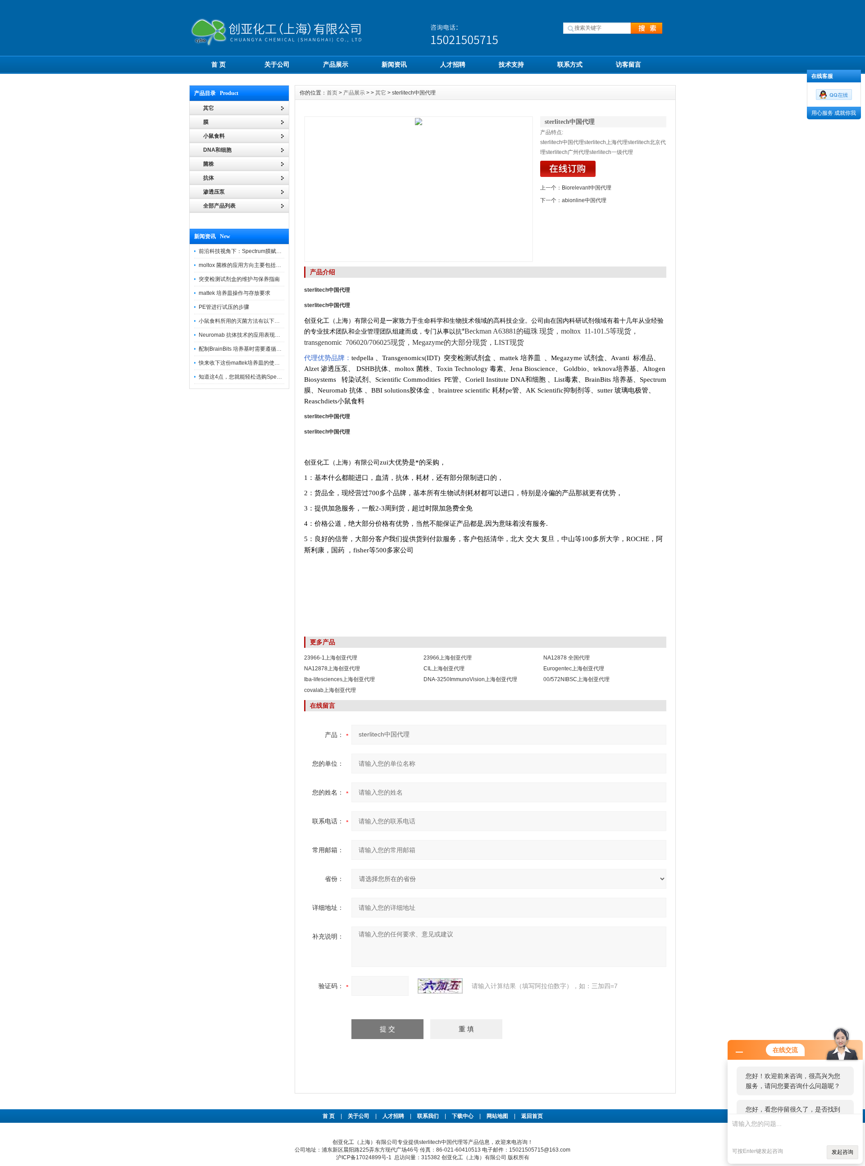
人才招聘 (452, 64)
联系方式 (570, 64)
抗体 (208, 178)
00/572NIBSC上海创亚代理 (576, 679)
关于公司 (277, 64)
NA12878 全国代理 (566, 658)
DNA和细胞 (217, 150)
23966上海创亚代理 (447, 658)
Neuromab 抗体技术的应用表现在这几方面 (250, 335)
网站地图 (497, 1116)
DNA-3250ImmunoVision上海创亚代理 (470, 679)
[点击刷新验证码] (440, 986)
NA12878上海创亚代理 (332, 668)
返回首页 (532, 1116)
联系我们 (428, 1116)
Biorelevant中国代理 (586, 188)
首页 (332, 93)
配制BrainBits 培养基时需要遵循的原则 (245, 349)
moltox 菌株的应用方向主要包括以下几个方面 (253, 265)
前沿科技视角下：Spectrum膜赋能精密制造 (251, 251)
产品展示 (335, 64)
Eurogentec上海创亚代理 (573, 668)
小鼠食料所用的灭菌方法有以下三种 (242, 321)
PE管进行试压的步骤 (224, 307)
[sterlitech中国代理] (418, 189)
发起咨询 (842, 1152)
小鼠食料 (214, 136)
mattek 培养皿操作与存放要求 (234, 293)
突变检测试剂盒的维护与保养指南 (239, 279)
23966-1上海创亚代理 (330, 658)
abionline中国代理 (584, 200)
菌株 (208, 164)
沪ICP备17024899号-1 (364, 1157)
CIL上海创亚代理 (443, 668)
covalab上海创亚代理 (330, 690)
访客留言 (628, 64)
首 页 (218, 64)
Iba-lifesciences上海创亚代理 (339, 679)
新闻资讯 (394, 64)
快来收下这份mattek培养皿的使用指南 (245, 363)
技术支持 (511, 64)
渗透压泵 (214, 192)
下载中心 (462, 1116)
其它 (380, 93)
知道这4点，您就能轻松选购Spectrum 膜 (248, 377)
